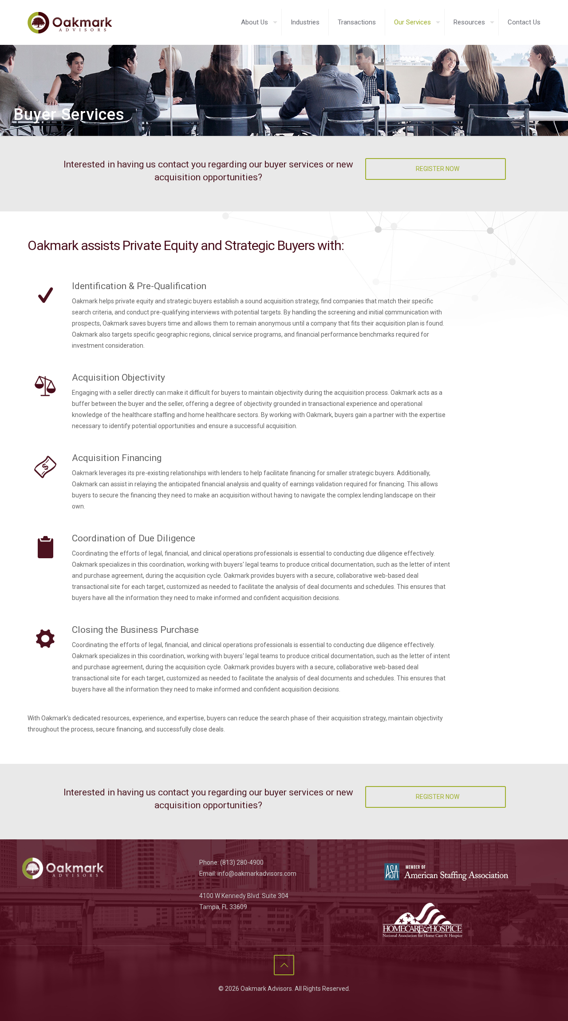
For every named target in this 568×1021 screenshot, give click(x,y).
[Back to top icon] (284, 965)
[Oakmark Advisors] (70, 22)
